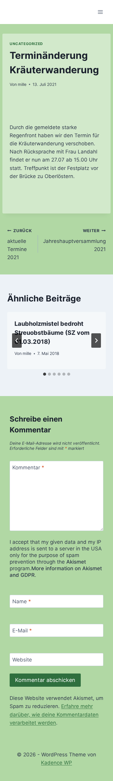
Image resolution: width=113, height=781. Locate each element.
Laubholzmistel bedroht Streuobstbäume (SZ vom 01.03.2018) (51, 332)
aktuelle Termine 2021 (19, 244)
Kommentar (28, 468)
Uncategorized (26, 43)
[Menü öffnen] (100, 12)
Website (22, 660)
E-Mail (22, 631)
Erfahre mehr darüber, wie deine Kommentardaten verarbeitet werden (54, 714)
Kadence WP (56, 763)
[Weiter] (96, 340)
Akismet (76, 562)
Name (21, 601)
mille (22, 84)
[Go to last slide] (17, 340)
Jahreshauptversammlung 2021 (74, 240)
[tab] (44, 374)
